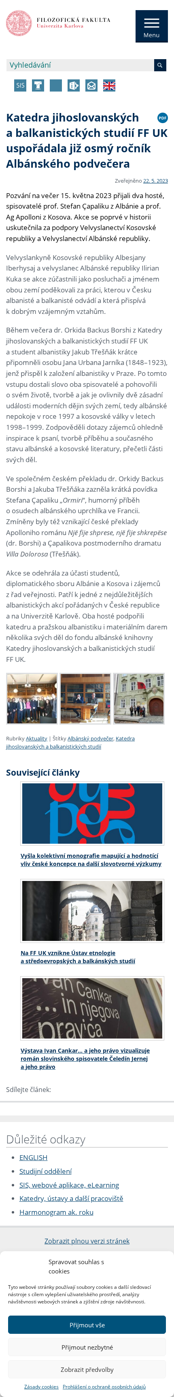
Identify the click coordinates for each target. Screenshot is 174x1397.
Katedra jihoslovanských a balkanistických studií (70, 742)
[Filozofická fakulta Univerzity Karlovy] (58, 22)
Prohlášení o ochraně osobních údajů (104, 1386)
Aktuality (36, 738)
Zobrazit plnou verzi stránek (87, 1241)
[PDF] (162, 116)
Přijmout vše (87, 1325)
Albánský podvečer (90, 738)
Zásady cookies (41, 1386)
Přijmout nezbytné (87, 1347)
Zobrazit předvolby (87, 1369)
